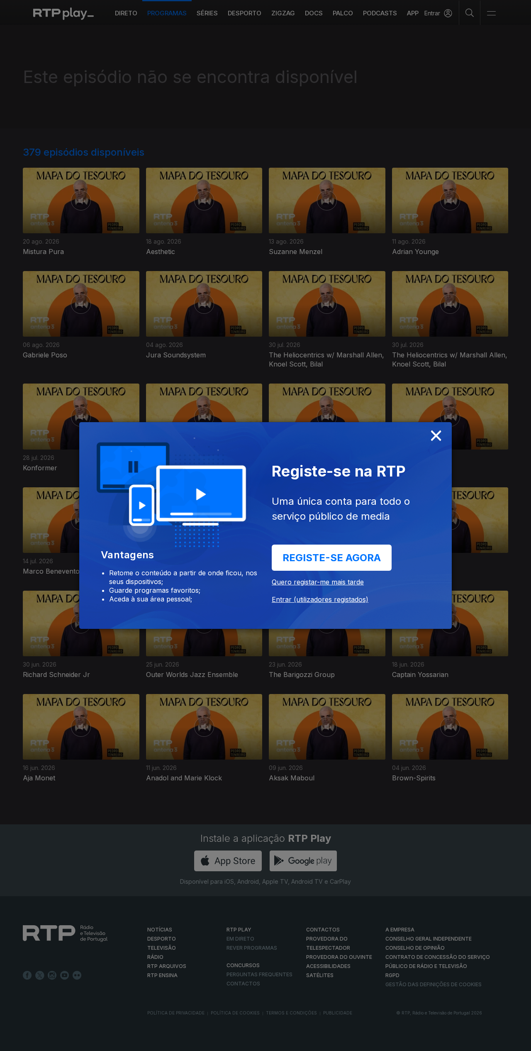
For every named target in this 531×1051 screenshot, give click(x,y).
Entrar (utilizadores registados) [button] (320, 599)
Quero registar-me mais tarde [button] (318, 582)
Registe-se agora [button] (332, 558)
